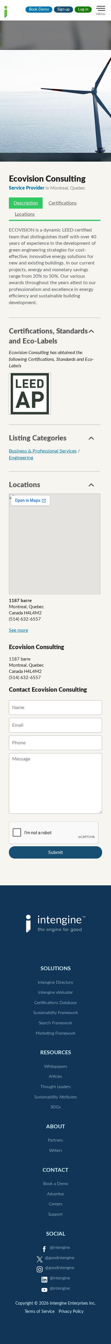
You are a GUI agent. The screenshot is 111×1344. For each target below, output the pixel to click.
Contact (55, 1170)
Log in (83, 9)
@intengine (60, 1248)
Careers (55, 1204)
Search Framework (55, 1023)
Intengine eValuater (55, 993)
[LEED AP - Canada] (30, 393)
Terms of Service (39, 1312)
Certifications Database (55, 1003)
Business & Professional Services (43, 451)
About (55, 1126)
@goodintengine (59, 1258)
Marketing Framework (55, 1033)
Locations (25, 214)
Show (91, 333)
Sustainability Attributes (55, 1097)
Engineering (21, 457)
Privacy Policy (71, 1312)
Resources (55, 1052)
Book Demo (39, 9)
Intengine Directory (55, 983)
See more (18, 630)
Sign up (63, 9)
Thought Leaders (56, 1087)
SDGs (56, 1107)
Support (55, 1214)
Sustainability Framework (55, 1013)
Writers (55, 1151)
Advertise (55, 1194)
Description (26, 203)
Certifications (63, 203)
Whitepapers (55, 1067)
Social (55, 1233)
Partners (55, 1140)
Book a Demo (55, 1184)
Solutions (56, 968)
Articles (55, 1077)
